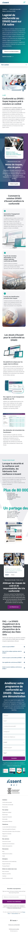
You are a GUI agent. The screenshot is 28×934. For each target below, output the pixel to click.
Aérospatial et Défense (7, 821)
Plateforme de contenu (7, 853)
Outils (3, 856)
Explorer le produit (7, 56)
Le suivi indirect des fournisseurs (9, 827)
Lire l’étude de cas (14, 607)
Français (14, 920)
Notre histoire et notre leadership (9, 861)
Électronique (5, 814)
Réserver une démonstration (11, 51)
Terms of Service (15, 913)
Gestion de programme (7, 846)
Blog (3, 851)
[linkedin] (11, 785)
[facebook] (16, 785)
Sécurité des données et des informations (11, 831)
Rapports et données (6, 833)
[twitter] (14, 785)
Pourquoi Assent (6, 866)
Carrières (4, 876)
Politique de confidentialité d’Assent (14, 765)
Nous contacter (5, 871)
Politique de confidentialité (14, 924)
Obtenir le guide (14, 184)
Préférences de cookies (14, 929)
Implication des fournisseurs (8, 843)
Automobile (4, 819)
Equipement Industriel (7, 816)
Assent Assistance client (7, 878)
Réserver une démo (6, 873)
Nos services (5, 806)
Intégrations (5, 836)
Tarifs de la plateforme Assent (8, 829)
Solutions (4, 9)
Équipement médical (6, 812)
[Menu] (25, 2)
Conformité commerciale (7, 804)
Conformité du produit (15, 9)
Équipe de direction (6, 863)
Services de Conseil (6, 841)
